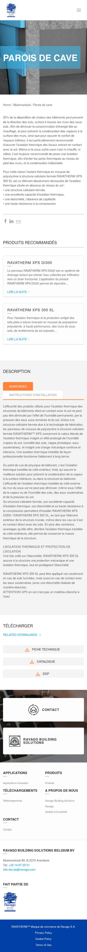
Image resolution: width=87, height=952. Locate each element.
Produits (49, 783)
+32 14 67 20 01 (19, 865)
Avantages (18, 386)
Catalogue (45, 661)
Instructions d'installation (33, 395)
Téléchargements (12, 800)
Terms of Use (43, 945)
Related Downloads (20, 634)
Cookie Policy (43, 939)
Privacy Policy (43, 933)
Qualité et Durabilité (56, 811)
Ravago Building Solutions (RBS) (10, 901)
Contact (7, 829)
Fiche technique (45, 649)
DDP (45, 673)
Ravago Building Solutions (59, 800)
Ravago (49, 806)
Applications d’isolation (16, 783)
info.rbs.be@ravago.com (19, 869)
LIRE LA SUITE (17, 292)
